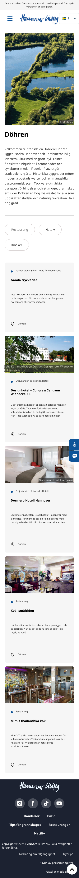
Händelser (32, 816)
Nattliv (39, 833)
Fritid (51, 816)
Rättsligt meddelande (59, 871)
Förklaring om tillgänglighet (37, 854)
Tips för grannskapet (25, 825)
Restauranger (59, 825)
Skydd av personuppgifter (56, 863)
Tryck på (68, 854)
